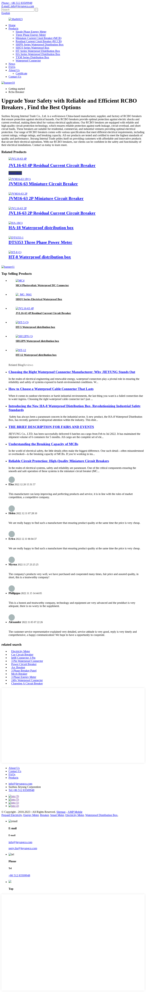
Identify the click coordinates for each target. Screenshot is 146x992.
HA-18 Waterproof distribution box (41, 227)
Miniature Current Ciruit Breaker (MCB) (38, 38)
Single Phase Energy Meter (31, 31)
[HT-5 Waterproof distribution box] (22, 322)
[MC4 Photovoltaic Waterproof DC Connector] (20, 280)
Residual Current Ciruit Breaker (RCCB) (39, 41)
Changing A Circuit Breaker (27, 683)
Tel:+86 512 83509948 (21, 790)
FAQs (12, 67)
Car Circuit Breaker (22, 654)
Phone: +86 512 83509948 (16, 2)
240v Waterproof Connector (27, 680)
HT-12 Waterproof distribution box (36, 354)
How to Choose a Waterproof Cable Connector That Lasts (51, 389)
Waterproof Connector (28, 60)
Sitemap (61, 811)
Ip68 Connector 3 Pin (23, 657)
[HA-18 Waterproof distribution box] (16, 222)
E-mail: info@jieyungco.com (17, 6)
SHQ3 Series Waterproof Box (32, 47)
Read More (15, 172)
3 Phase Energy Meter (23, 677)
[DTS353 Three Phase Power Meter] (16, 237)
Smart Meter (57, 815)
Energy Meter (31, 815)
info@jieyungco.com (20, 783)
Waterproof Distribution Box (101, 815)
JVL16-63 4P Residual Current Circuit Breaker (52, 165)
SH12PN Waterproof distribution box (37, 341)
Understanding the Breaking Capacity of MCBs (43, 444)
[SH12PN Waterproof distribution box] (24, 336)
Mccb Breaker (19, 673)
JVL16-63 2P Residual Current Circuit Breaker (52, 213)
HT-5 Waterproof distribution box (35, 327)
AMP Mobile (75, 811)
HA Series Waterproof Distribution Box (38, 54)
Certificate (21, 73)
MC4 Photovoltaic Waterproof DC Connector (42, 285)
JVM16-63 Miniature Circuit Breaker (43, 183)
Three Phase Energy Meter (31, 34)
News (12, 63)
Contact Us (15, 76)
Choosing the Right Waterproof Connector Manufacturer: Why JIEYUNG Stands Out (72, 372)
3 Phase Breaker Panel (23, 670)
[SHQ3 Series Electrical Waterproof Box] (24, 294)
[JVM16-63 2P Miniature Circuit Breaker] (18, 193)
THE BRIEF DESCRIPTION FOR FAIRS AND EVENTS (51, 427)
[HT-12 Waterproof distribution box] (21, 350)
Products (13, 28)
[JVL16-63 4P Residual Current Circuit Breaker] (18, 158)
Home (12, 25)
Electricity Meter (20, 651)
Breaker (44, 815)
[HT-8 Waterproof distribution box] (15, 252)
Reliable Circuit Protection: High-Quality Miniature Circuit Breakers (59, 461)
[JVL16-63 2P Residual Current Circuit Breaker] (18, 208)
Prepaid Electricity (11, 815)
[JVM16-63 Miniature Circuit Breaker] (20, 179)
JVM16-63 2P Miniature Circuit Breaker (46, 198)
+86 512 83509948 (19, 875)
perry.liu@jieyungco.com (23, 848)
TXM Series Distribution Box (32, 57)
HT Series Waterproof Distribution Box (38, 50)
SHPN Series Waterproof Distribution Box (40, 44)
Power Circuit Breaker (23, 664)
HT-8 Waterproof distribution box (40, 257)
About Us (14, 70)
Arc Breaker (18, 667)
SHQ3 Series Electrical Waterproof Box (39, 299)
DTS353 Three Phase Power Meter (40, 242)
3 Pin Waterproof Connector (27, 660)
